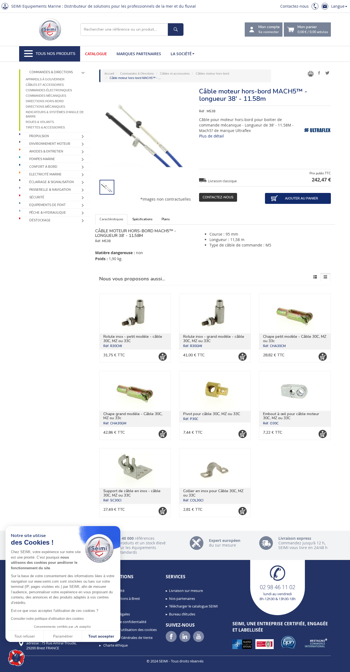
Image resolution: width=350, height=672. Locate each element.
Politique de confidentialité (124, 621)
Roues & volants (40, 122)
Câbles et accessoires (45, 84)
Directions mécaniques (45, 106)
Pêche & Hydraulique (47, 213)
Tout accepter (101, 636)
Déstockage (40, 220)
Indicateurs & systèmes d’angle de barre (55, 114)
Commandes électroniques (49, 90)
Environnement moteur (49, 144)
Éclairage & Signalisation (51, 182)
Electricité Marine (45, 174)
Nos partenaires (182, 598)
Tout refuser (24, 636)
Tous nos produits (55, 53)
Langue (338, 6)
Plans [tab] (166, 219)
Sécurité (36, 197)
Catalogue (96, 53)
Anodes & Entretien (46, 151)
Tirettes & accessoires (45, 127)
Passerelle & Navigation (50, 190)
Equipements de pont (47, 205)
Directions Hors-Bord (45, 101)
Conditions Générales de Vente (128, 637)
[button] (16, 657)
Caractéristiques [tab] (111, 219)
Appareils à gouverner (45, 79)
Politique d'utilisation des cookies (130, 629)
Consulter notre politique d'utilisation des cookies (47, 619)
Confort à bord (43, 167)
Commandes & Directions (51, 72)
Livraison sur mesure (186, 590)
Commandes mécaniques (46, 95)
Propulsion (39, 136)
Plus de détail (211, 136)
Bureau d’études (182, 614)
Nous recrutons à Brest (121, 598)
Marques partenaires (138, 53)
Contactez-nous (294, 6)
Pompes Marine (42, 159)
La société (181, 53)
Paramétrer (63, 636)
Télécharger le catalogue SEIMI (193, 606)
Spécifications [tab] (142, 219)
